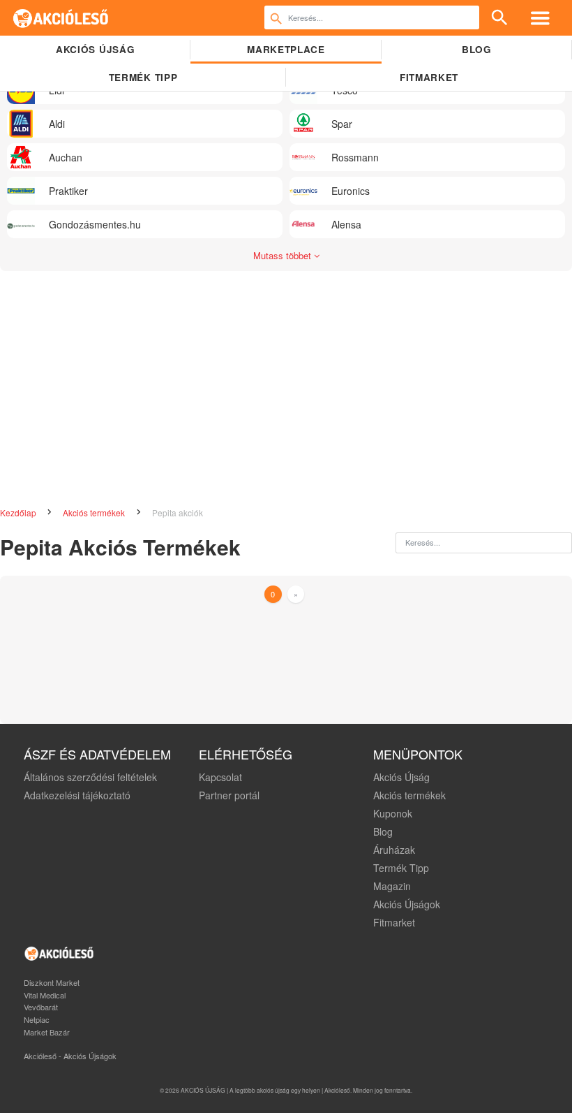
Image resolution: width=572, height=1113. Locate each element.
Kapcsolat (220, 777)
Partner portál (229, 795)
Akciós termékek (95, 512)
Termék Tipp (401, 868)
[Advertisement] (286, 383)
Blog (477, 49)
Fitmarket (429, 77)
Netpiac (37, 1019)
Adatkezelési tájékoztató (77, 795)
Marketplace (285, 49)
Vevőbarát (41, 1006)
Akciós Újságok (406, 904)
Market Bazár (47, 1032)
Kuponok (392, 813)
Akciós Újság (401, 777)
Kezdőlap (19, 512)
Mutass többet (283, 255)
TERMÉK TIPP (143, 77)
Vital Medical (45, 995)
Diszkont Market (52, 982)
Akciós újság (95, 49)
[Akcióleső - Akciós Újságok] (61, 18)
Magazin (392, 886)
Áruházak (394, 850)
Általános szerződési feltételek (90, 777)
